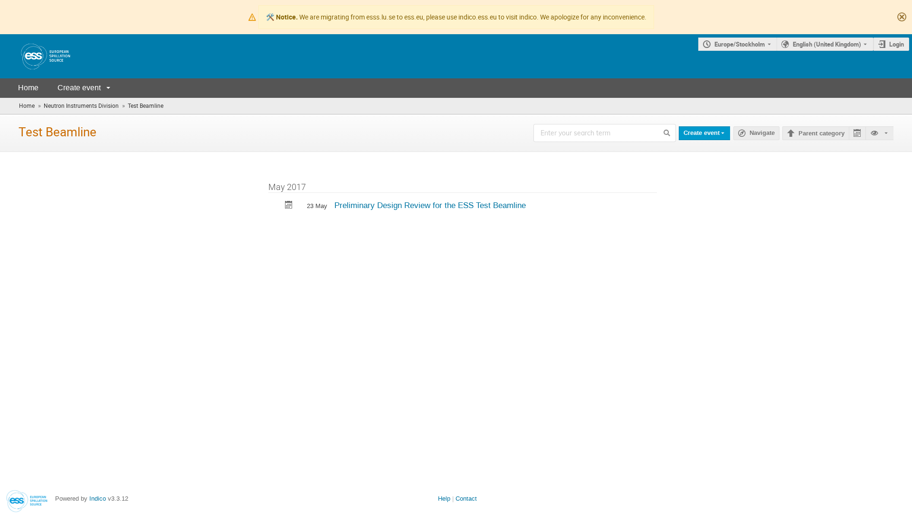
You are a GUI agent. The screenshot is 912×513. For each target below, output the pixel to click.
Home (28, 88)
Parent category (821, 133)
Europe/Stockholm (739, 44)
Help (444, 498)
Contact (466, 498)
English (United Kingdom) (827, 44)
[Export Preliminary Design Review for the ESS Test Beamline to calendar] (289, 205)
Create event (79, 88)
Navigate (762, 133)
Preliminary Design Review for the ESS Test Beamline (430, 205)
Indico (97, 498)
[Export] (857, 133)
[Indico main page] (36, 56)
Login (896, 44)
